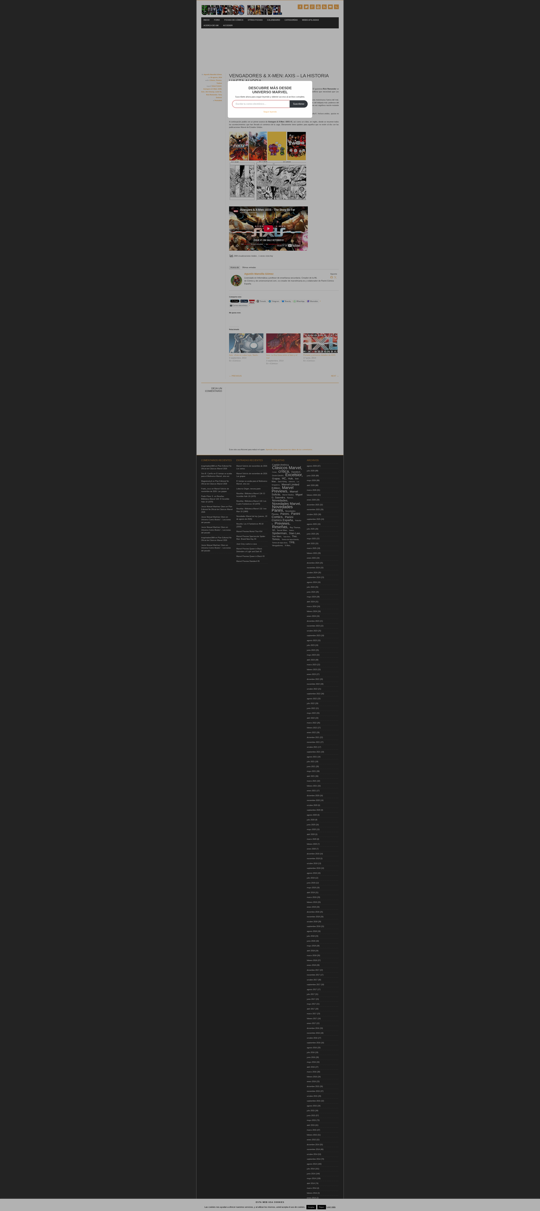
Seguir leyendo (270, 112)
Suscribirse (298, 104)
